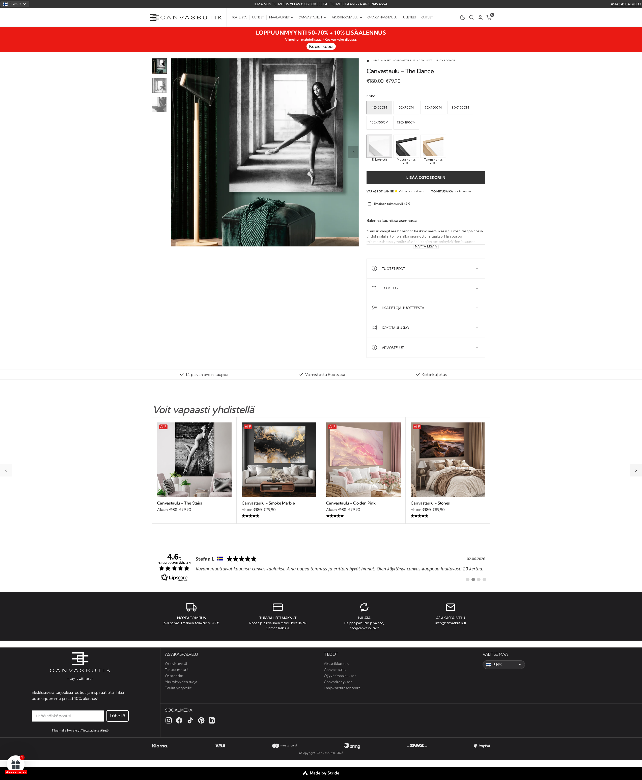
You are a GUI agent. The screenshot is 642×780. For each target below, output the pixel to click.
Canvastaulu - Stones (430, 503)
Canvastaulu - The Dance (437, 60)
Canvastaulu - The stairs (179, 503)
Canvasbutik (326, 753)
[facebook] (179, 720)
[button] (481, 17)
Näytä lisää (426, 246)
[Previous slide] (176, 152)
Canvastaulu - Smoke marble (268, 503)
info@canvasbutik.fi (364, 628)
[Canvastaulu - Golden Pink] (363, 509)
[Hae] (471, 17)
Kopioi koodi (321, 46)
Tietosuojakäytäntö (94, 730)
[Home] (368, 60)
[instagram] (168, 720)
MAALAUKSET (279, 17)
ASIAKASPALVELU (626, 4)
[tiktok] (190, 720)
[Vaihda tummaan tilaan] (461, 17)
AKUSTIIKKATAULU (345, 17)
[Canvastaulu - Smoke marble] (279, 509)
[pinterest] (201, 720)
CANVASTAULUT (310, 17)
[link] (321, 566)
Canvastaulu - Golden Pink (351, 503)
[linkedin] (211, 720)
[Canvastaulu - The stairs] (194, 506)
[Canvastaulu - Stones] (448, 509)
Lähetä (117, 716)
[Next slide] (353, 152)
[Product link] (194, 459)
